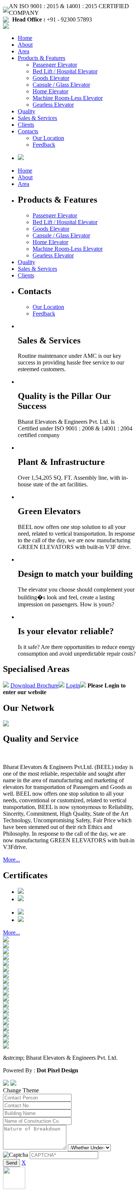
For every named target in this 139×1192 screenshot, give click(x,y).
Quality (26, 111)
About (25, 44)
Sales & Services (37, 118)
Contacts (28, 131)
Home (25, 38)
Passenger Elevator (55, 64)
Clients (26, 124)
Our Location (48, 138)
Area (23, 51)
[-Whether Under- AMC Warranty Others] (89, 1147)
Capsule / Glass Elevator (61, 84)
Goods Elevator (51, 78)
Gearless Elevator (53, 104)
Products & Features (41, 58)
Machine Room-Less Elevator (68, 98)
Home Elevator (50, 91)
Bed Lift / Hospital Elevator (65, 71)
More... (11, 859)
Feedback (44, 144)
